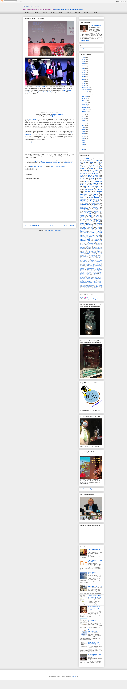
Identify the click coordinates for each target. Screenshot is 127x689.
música (100, 178)
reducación (90, 188)
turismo (100, 189)
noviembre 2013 (86, 89)
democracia (83, 194)
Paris (89, 240)
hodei (88, 266)
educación (57, 166)
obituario (91, 214)
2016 (83, 79)
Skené (83, 264)
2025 (83, 59)
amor (81, 188)
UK (87, 255)
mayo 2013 (85, 102)
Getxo (69, 12)
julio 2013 (84, 98)
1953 (92, 266)
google (82, 223)
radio (98, 223)
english (93, 253)
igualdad (92, 201)
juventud (87, 191)
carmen (82, 222)
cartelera (82, 273)
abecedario (98, 274)
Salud (45, 12)
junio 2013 (84, 100)
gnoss (88, 273)
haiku (88, 259)
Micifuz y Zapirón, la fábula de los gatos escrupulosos (95, 596)
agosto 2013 (85, 96)
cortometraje (83, 231)
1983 (83, 149)
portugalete (86, 234)
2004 (83, 131)
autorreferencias (91, 193)
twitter (82, 184)
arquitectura (83, 216)
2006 (83, 127)
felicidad (82, 178)
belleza (98, 228)
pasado (84, 256)
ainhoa (84, 249)
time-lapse (94, 263)
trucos (82, 168)
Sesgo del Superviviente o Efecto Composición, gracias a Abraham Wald (94, 644)
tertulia (91, 228)
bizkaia (87, 181)
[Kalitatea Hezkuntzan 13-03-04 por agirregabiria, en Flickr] (51, 56)
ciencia (91, 168)
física (91, 199)
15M (88, 253)
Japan (88, 239)
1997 (83, 142)
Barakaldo (96, 239)
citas (91, 162)
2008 (83, 123)
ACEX (98, 235)
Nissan (90, 282)
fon (81, 235)
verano (97, 216)
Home (27, 12)
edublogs (94, 264)
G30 (99, 243)
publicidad (83, 207)
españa (86, 205)
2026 (83, 57)
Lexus (81, 244)
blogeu (89, 218)
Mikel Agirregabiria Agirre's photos (93, 299)
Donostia (100, 249)
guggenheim (90, 223)
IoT (81, 263)
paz (81, 176)
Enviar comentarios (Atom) (53, 230)
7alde (92, 248)
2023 (83, 64)
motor (85, 180)
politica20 (82, 253)
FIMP (86, 265)
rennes (91, 261)
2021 (83, 68)
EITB (84, 251)
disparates (82, 289)
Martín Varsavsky (97, 272)
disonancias (83, 285)
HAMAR (82, 248)
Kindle (88, 274)
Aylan (92, 286)
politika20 (82, 230)
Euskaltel (97, 236)
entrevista (82, 276)
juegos (94, 226)
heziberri (82, 281)
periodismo (87, 212)
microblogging (87, 211)
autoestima (95, 240)
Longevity (36, 12)
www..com (84, 297)
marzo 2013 (85, 107)
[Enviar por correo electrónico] (25, 169)
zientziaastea (92, 243)
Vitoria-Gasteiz (96, 234)
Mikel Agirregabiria (31, 6)
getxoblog (83, 196)
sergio (91, 256)
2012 (83, 114)
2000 (83, 140)
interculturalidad (90, 268)
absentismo (91, 270)
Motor (86, 12)
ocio (93, 180)
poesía (96, 194)
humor (86, 164)
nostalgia (93, 232)
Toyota (90, 283)
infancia (86, 186)
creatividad (83, 209)
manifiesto (98, 270)
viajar (89, 175)
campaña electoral (84, 280)
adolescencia (99, 248)
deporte (95, 196)
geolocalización (90, 285)
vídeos (100, 159)
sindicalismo (95, 230)
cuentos (98, 214)
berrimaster (99, 260)
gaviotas (82, 268)
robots (95, 224)
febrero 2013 (85, 109)
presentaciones (84, 208)
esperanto (89, 276)
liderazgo (82, 247)
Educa (53, 12)
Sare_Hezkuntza (84, 257)
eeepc (100, 226)
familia (100, 168)
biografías (90, 222)
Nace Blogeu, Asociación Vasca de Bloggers (94, 655)
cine (86, 183)
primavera (85, 261)
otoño (99, 264)
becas (99, 287)
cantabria (98, 266)
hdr (91, 220)
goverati (82, 266)
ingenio (91, 184)
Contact (94, 12)
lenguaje (92, 209)
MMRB (98, 251)
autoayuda (88, 160)
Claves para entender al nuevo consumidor (94, 630)
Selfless (77, 12)
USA (96, 208)
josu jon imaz (96, 259)
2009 (83, 120)
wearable (98, 261)
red (84, 227)
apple (98, 215)
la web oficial (32, 119)
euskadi (63, 166)
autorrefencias (84, 204)
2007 (83, 125)
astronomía (86, 226)
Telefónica (100, 242)
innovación (83, 173)
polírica (100, 204)
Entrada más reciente (32, 225)
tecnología (95, 167)
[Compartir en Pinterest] (32, 169)
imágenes (82, 200)
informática (97, 246)
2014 (83, 83)
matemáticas (95, 203)
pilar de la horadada (94, 197)
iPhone (86, 235)
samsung (89, 281)
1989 (83, 147)
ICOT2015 (91, 251)
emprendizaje (94, 255)
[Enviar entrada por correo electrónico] (36, 169)
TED (91, 200)
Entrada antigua (69, 225)
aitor (101, 224)
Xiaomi (95, 283)
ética (81, 172)
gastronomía (83, 201)
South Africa (90, 278)
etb (94, 247)
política (91, 165)
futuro (86, 170)
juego (94, 252)
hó (101, 240)
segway (100, 285)
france (93, 204)
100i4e (92, 235)
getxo (100, 165)
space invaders (85, 286)
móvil (93, 219)
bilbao (52, 166)
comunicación (89, 189)
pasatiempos (98, 181)
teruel (94, 249)
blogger (95, 207)
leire (99, 252)
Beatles (94, 281)
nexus (98, 268)
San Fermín (88, 287)
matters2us (83, 277)
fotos (97, 160)
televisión (96, 205)
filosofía (100, 209)
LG (93, 274)
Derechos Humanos (85, 224)
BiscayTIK (85, 232)
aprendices (83, 214)
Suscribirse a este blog (86, 489)
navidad (92, 231)
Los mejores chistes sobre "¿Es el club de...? (94, 619)
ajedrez (85, 220)
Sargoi (100, 263)
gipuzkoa (89, 246)
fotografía (82, 215)
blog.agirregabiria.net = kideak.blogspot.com (68, 9)
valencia (88, 269)
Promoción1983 (83, 283)
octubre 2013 (85, 92)
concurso (100, 219)
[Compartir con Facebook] (31, 169)
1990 (83, 144)
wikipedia (100, 231)
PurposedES (83, 270)
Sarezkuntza (83, 252)
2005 (83, 129)
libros (86, 167)
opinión (100, 180)
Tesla (97, 200)
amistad (91, 178)
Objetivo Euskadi (97, 282)
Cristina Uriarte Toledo (44, 92)
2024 (83, 61)
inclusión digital (97, 276)
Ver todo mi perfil (84, 40)
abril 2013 (84, 105)
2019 (83, 72)
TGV (95, 287)
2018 (83, 74)
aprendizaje (83, 199)
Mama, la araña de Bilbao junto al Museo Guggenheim (95, 585)
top (91, 216)
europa (97, 199)
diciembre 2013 (86, 87)
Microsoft (82, 240)
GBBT (99, 281)
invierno (95, 273)
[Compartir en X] (29, 169)
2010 (83, 118)
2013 (83, 85)
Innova (61, 12)
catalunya (87, 263)
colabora (94, 280)
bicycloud (98, 265)
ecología (95, 186)
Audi (99, 247)
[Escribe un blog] (27, 169)
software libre (83, 238)
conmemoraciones (92, 176)
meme (90, 236)
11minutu (93, 257)
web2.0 (100, 162)
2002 (83, 136)
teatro (100, 232)
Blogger (75, 676)
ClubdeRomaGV (98, 211)
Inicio (51, 225)
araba (93, 242)
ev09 (99, 280)
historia (82, 162)
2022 (83, 66)
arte (81, 175)
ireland (100, 255)
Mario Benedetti (83, 282)
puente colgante (98, 218)
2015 (83, 81)
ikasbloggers (86, 219)
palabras (82, 269)
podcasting (83, 228)
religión (100, 201)
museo (97, 220)
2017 (83, 77)
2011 (83, 116)
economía (95, 173)
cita (99, 244)
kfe (89, 249)
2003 (83, 134)
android (88, 264)
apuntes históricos (90, 244)
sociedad (95, 183)
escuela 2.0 (91, 227)
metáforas (94, 172)
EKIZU (97, 286)
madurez (91, 215)
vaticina (82, 272)
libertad (98, 222)
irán (96, 285)
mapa (98, 227)
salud (96, 175)
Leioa (88, 248)
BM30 (81, 265)
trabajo (82, 197)
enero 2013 (85, 111)
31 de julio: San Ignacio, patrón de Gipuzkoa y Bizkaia (94, 608)
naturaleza (99, 191)
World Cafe (98, 278)
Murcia (82, 218)
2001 (83, 138)
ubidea (89, 247)
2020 (83, 70)
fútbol (81, 239)
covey (99, 283)
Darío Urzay (86, 242)
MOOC (98, 256)
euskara (86, 203)
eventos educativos (95, 238)
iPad (90, 252)
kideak (97, 212)
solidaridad (95, 170)
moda (84, 243)
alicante (100, 188)
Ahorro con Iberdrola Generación (93, 573)
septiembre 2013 (86, 94)
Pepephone (91, 260)
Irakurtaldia (88, 272)
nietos (100, 184)
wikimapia (95, 277)
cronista (82, 246)
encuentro (83, 236)
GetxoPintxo (83, 260)
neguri (89, 277)
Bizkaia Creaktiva (97, 269)
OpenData (92, 265)
